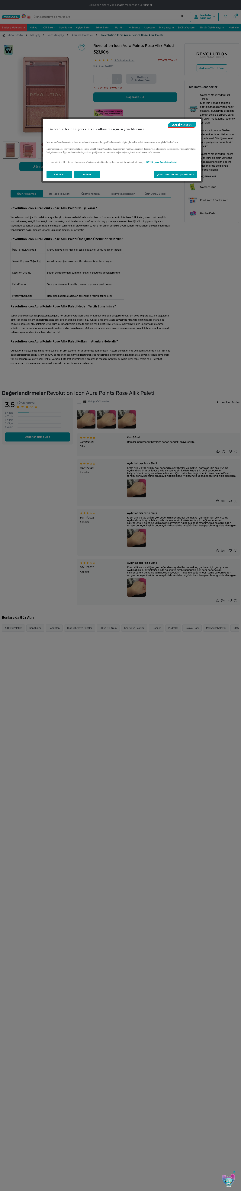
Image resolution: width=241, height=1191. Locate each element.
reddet (87, 174)
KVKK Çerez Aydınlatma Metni (161, 162)
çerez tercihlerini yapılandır (175, 174)
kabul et (59, 174)
